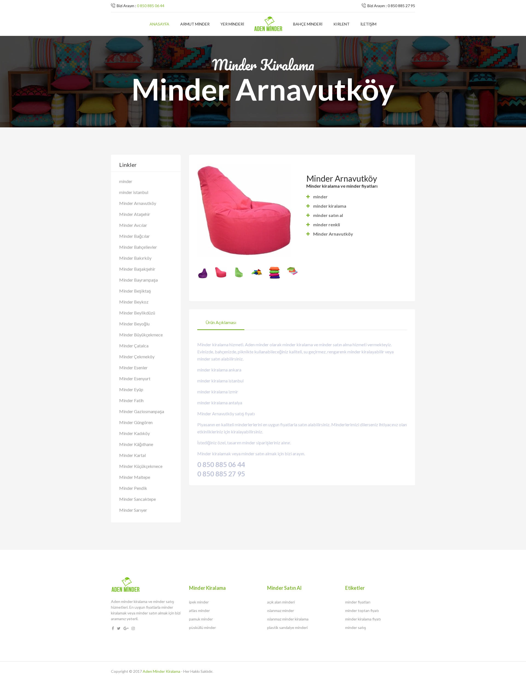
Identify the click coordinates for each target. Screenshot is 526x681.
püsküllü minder (202, 627)
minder (125, 181)
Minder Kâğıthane (136, 444)
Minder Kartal (132, 455)
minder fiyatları (357, 602)
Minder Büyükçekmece (141, 334)
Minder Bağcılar (134, 236)
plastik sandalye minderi (287, 627)
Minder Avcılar (133, 225)
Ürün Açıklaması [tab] (220, 322)
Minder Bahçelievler (138, 247)
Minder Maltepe (134, 477)
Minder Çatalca (133, 345)
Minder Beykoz (133, 301)
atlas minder (199, 610)
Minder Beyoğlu (134, 323)
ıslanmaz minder (280, 610)
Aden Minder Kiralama (161, 671)
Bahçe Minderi (307, 24)
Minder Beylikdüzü (137, 312)
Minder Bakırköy (135, 258)
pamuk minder (201, 619)
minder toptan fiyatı (362, 610)
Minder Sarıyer (133, 510)
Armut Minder (195, 24)
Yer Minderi (232, 24)
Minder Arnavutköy (137, 203)
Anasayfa (159, 24)
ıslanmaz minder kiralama (287, 619)
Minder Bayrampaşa (138, 279)
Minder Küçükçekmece (140, 466)
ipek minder (199, 602)
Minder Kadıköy (134, 433)
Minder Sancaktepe (137, 499)
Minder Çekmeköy (137, 356)
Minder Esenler (133, 367)
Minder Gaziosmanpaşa (141, 411)
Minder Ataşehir (134, 214)
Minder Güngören (136, 422)
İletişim (368, 24)
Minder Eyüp (131, 389)
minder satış (355, 627)
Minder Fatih (131, 400)
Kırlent (341, 24)
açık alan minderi (281, 602)
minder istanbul (133, 192)
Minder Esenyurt (134, 378)
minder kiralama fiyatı (363, 619)
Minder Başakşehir (137, 268)
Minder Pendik (133, 488)
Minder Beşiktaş (135, 290)
